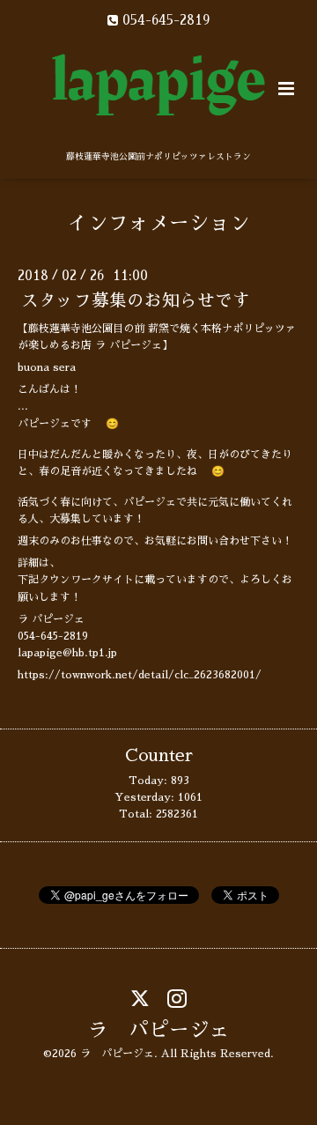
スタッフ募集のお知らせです (135, 300)
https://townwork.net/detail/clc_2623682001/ (140, 675)
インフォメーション (159, 223)
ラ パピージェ (159, 1029)
